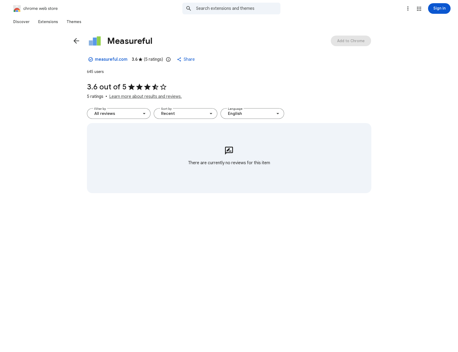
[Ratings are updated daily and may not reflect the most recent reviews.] (168, 59)
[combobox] (238, 8)
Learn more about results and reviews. (145, 96)
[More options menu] (408, 8)
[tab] (21, 22)
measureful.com (111, 59)
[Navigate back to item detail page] (76, 40)
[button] (419, 8)
